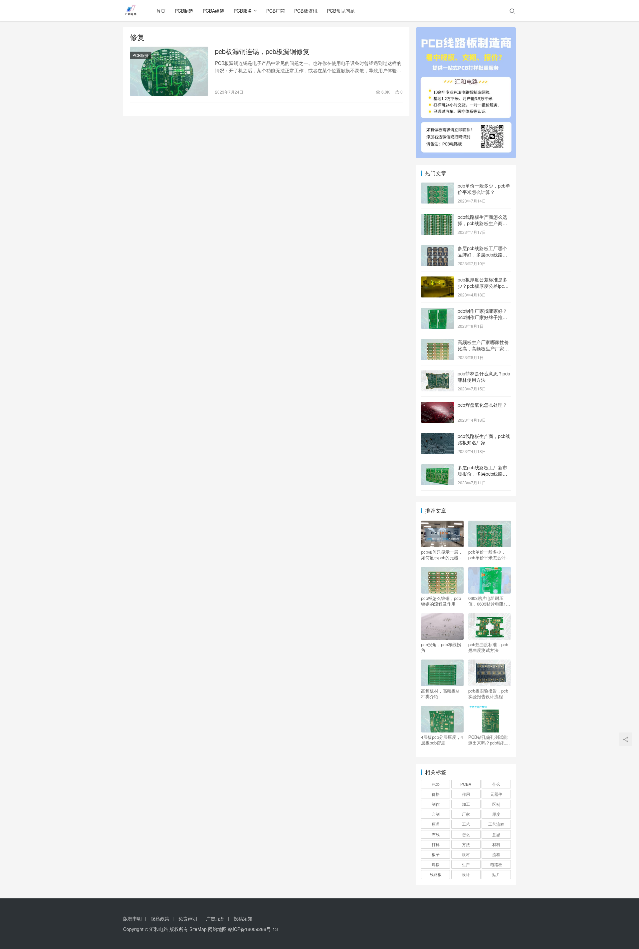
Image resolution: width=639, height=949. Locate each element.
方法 (466, 844)
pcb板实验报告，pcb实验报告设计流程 (488, 693)
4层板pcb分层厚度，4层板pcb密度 (442, 739)
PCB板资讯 (306, 10)
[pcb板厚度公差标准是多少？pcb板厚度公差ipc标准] (437, 280)
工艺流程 (496, 824)
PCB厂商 (275, 10)
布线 (436, 834)
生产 (466, 864)
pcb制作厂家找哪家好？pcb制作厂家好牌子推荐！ (482, 317)
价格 (436, 794)
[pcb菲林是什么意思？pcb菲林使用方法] (437, 374)
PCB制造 (184, 10)
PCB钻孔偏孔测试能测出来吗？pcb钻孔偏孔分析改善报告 (489, 739)
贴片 (496, 874)
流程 (496, 854)
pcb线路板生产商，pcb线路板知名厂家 (484, 439)
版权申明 (132, 918)
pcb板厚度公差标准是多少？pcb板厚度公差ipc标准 (483, 286)
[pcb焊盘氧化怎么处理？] (437, 405)
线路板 (436, 874)
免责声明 (187, 918)
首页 (160, 10)
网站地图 (217, 929)
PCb (436, 784)
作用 (466, 794)
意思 (496, 834)
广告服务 (215, 918)
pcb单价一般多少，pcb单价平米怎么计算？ (484, 189)
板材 (466, 854)
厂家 (466, 814)
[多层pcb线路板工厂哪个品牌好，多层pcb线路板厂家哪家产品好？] (437, 248)
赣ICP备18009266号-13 (253, 929)
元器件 (496, 794)
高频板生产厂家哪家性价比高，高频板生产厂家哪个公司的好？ (483, 348)
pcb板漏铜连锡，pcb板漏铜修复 (262, 51)
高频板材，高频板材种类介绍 (440, 693)
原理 (436, 824)
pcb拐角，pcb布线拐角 (441, 647)
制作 (436, 804)
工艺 (466, 824)
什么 (496, 784)
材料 (496, 844)
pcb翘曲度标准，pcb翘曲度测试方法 (488, 647)
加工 (466, 804)
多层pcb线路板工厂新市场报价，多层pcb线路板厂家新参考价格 (482, 474)
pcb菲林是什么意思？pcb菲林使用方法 (484, 376)
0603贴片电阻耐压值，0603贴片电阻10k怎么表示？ (489, 601)
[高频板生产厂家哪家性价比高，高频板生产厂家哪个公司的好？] (437, 342)
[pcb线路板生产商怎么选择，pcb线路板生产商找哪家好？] (437, 217)
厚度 (496, 814)
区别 (496, 804)
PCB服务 (243, 10)
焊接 (436, 864)
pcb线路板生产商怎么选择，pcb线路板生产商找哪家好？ (482, 223)
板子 (436, 854)
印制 (436, 814)
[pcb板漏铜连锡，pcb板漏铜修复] (169, 71)
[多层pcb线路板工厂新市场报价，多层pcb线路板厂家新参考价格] (437, 468)
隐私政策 (160, 918)
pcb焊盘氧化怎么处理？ (482, 404)
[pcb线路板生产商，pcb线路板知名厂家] (437, 436)
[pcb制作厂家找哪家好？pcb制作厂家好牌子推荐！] (437, 311)
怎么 (466, 834)
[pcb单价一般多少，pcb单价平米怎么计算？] (437, 186)
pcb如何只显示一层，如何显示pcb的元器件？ (442, 554)
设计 (466, 874)
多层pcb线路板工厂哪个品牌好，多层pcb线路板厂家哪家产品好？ (482, 254)
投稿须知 (243, 918)
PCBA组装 (213, 10)
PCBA (465, 784)
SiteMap (198, 929)
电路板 (496, 864)
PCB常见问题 (341, 10)
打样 (436, 844)
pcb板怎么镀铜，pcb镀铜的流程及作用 (441, 601)
